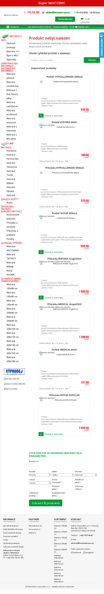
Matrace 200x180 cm (58, 580)
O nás (72, 27)
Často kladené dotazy (12, 533)
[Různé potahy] (11, 388)
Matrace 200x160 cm (58, 574)
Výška (54, 471)
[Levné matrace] (14, 18)
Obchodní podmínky (11, 543)
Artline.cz (32, 533)
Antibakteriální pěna (57, 494)
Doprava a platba (60, 27)
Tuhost (32, 479)
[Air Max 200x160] (11, 378)
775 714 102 (33, 12)
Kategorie (15, 27)
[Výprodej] (14, 371)
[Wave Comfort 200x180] (14, 383)
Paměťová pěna (79, 481)
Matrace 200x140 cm (58, 568)
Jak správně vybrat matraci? (40, 27)
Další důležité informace (13, 529)
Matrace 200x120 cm (58, 562)
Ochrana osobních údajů (13, 547)
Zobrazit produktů (46, 503)
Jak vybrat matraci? (11, 526)
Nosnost (78, 471)
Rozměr (32, 471)
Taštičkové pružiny (33, 494)
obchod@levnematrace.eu (58, 12)
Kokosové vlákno (79, 487)
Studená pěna (55, 487)
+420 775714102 (85, 535)
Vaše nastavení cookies (80, 549)
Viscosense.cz (34, 529)
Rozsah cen (34, 461)
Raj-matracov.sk (35, 526)
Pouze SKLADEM (56, 481)
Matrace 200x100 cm (58, 556)
